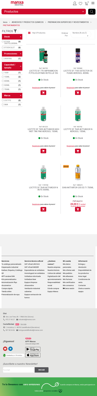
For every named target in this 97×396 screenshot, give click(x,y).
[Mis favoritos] (80, 3)
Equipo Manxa (53, 291)
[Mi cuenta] (75, 3)
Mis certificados (69, 282)
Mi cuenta (67, 261)
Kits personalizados (9, 279)
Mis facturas (67, 279)
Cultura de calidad (54, 273)
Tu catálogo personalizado (11, 264)
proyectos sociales (51, 391)
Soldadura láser (30, 279)
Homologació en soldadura (35, 273)
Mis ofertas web (69, 270)
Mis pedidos (67, 273)
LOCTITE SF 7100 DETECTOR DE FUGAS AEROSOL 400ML (77, 72)
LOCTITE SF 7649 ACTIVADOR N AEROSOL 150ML (78, 130)
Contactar (82, 285)
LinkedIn (10, 349)
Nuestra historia (53, 270)
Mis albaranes (68, 276)
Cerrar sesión (69, 288)
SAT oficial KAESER (32, 267)
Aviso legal (82, 276)
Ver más (23, 324)
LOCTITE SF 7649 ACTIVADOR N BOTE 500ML (43, 188)
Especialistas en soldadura (34, 270)
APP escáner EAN (8, 276)
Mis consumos (68, 285)
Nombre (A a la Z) (81, 34)
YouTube (5, 349)
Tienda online (6, 291)
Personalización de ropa (10, 294)
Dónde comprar (53, 288)
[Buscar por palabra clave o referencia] (91, 12)
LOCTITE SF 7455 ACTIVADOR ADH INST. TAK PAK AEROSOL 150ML (43, 130)
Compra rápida (7, 288)
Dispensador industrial (10, 267)
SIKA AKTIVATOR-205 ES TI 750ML (78, 187)
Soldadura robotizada (33, 276)
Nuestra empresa (54, 267)
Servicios (5, 261)
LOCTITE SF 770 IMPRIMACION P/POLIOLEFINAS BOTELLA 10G (43, 72)
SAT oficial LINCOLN (32, 264)
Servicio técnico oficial (34, 261)
